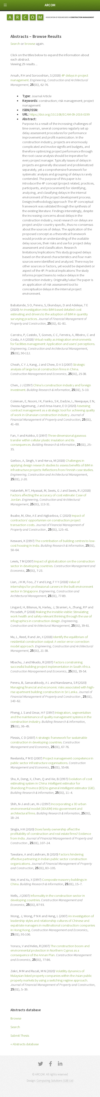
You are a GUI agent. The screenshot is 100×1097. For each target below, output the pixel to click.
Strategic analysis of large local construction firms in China (47, 366)
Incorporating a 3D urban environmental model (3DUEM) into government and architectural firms (48, 808)
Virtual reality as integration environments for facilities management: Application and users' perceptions (52, 341)
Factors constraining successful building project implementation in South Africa (50, 664)
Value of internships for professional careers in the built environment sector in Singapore (51, 586)
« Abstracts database (24, 1044)
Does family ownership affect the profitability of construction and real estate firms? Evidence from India (50, 834)
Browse (15, 1018)
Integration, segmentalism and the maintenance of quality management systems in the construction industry (50, 717)
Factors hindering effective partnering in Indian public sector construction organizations (48, 859)
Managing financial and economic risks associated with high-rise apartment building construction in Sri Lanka (52, 689)
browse (30, 44)
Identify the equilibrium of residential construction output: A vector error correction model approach (49, 641)
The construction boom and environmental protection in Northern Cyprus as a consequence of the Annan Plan (50, 950)
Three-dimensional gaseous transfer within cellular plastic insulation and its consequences (48, 440)
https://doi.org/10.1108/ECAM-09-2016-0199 (60, 114)
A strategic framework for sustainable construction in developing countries (48, 740)
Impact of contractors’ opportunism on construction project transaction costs (47, 520)
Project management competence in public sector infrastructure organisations (51, 760)
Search (15, 1027)
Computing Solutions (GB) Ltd (55, 1081)
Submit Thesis (19, 1035)
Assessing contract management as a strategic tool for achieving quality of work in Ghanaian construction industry (52, 410)
